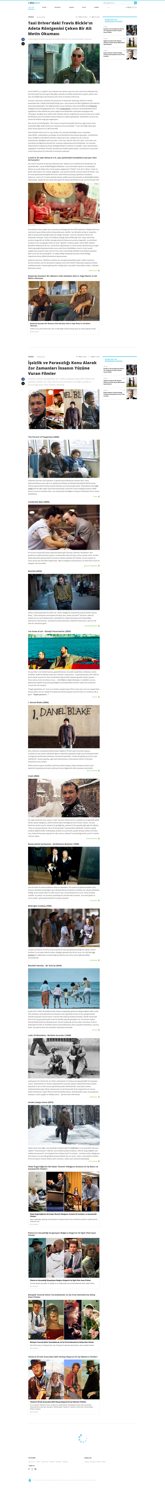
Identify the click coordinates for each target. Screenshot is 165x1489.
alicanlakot (93, 900)
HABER (96, 7)
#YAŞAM (58, 1462)
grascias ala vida (92, 770)
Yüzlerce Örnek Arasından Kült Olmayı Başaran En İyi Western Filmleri (58, 1402)
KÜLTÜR (31, 7)
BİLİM (44, 7)
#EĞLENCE (45, 1462)
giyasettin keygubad (90, 566)
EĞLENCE (58, 7)
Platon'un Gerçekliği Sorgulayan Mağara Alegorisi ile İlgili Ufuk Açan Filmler (60, 1280)
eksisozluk (131, 7)
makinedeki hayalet (91, 626)
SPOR (84, 7)
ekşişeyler (36, 3)
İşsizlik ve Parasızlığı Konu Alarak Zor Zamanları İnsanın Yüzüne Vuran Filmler (114, 30)
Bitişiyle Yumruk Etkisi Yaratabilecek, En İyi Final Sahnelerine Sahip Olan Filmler (62, 1342)
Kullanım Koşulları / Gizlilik (92, 1462)
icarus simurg (93, 1161)
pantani (94, 1030)
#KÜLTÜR (32, 1462)
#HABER (65, 1462)
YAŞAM (71, 7)
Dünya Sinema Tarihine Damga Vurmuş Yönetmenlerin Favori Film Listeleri (114, 54)
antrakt (94, 697)
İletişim (104, 1462)
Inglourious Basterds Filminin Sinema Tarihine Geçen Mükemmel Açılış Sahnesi (114, 42)
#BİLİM (52, 1462)
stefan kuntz (93, 270)
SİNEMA (31, 17)
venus (95, 496)
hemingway (93, 960)
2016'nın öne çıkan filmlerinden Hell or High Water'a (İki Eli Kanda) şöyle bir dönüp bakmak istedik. (63, 329)
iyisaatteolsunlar (91, 838)
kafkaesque (93, 1097)
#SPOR (38, 1462)
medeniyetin (65, 108)
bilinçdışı (93, 106)
